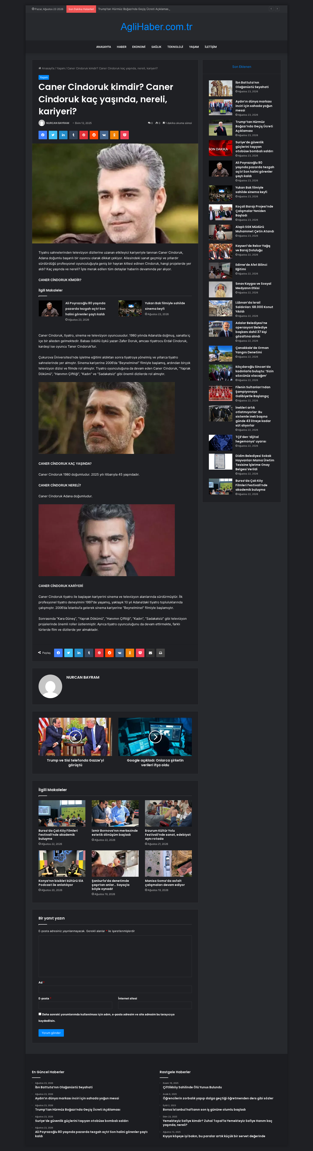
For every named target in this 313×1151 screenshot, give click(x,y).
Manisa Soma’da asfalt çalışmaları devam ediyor (165, 883)
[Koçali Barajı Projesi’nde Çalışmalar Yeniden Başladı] (220, 212)
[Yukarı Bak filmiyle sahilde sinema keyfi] (130, 308)
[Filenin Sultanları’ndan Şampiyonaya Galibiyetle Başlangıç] (220, 393)
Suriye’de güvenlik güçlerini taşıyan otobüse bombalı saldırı (254, 146)
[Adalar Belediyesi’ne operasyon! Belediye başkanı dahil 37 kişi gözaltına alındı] (220, 329)
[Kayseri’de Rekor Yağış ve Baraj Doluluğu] (220, 252)
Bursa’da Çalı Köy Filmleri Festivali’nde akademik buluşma (58, 834)
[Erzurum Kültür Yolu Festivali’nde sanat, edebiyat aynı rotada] (168, 813)
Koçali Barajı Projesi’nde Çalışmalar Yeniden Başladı (254, 210)
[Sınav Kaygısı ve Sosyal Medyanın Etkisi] (220, 289)
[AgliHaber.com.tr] (156, 26)
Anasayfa (103, 46)
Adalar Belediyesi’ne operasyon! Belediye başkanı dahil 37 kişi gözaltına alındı (251, 329)
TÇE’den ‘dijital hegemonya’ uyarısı (250, 439)
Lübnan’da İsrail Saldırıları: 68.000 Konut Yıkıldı (254, 307)
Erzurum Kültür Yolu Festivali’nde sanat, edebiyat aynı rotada (168, 834)
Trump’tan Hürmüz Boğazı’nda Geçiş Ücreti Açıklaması (133, 9)
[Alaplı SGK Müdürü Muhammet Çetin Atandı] (220, 233)
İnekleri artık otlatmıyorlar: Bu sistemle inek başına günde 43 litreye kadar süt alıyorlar (253, 416)
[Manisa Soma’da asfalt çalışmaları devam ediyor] (168, 863)
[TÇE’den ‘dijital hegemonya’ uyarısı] (220, 443)
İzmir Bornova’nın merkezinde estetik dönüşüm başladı (115, 832)
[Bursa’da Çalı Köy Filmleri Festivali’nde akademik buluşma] (62, 813)
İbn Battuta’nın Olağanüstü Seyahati (252, 84)
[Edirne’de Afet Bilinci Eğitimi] (220, 271)
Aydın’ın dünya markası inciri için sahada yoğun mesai (253, 105)
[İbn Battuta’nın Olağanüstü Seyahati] (220, 88)
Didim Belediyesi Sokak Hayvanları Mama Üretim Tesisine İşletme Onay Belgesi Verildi (254, 462)
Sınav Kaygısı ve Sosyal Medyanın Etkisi (253, 285)
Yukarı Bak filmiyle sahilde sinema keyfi (251, 189)
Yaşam (194, 46)
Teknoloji (175, 46)
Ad (42, 982)
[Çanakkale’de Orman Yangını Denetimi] (220, 354)
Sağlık (156, 46)
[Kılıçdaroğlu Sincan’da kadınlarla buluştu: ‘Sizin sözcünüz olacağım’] (220, 373)
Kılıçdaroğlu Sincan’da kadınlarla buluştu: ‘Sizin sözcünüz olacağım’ (254, 371)
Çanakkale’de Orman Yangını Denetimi (252, 350)
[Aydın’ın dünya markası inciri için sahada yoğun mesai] (220, 107)
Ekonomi (138, 46)
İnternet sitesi (127, 998)
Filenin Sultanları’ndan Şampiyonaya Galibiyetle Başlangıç (252, 391)
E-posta (45, 998)
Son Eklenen (241, 67)
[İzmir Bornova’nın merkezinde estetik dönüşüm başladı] (115, 813)
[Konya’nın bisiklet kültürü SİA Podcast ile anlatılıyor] (62, 863)
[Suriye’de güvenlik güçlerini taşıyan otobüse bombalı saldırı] (220, 148)
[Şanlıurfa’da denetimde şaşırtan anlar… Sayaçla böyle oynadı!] (115, 863)
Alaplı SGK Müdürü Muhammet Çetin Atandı (254, 229)
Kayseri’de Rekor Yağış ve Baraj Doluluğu (252, 248)
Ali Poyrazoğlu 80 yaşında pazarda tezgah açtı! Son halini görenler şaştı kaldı (85, 308)
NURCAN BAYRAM (57, 123)
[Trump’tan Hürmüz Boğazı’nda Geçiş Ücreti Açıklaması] (220, 128)
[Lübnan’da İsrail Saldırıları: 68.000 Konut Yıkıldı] (220, 308)
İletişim (211, 46)
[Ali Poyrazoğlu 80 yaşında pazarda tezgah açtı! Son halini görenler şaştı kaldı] (50, 308)
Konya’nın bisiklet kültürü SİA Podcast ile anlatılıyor (61, 883)
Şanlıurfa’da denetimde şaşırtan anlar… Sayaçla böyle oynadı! (110, 885)
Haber (121, 46)
